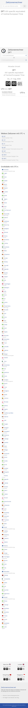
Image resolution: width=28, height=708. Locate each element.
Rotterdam (5, 340)
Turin (4, 343)
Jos (3, 299)
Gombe (4, 461)
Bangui (8, 354)
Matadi (8, 598)
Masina (8, 546)
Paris (4, 207)
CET (7, 140)
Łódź (4, 421)
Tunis (4, 387)
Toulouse (5, 520)
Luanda (5, 192)
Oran (4, 362)
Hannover (5, 516)
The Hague (5, 557)
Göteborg (5, 435)
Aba (4, 280)
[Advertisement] (14, 31)
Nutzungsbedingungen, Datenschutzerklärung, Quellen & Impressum (14, 705)
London (20, 664)
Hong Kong (6, 675)
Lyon (4, 509)
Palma (4, 583)
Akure (4, 376)
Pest (4, 314)
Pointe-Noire (6, 306)
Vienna (4, 236)
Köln (4, 321)
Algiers (4, 199)
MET (12, 148)
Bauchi (4, 384)
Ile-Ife (4, 465)
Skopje (5, 553)
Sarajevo (7, 380)
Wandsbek (5, 623)
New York (6, 664)
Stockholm (5, 247)
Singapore (20, 675)
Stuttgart (5, 428)
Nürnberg (5, 513)
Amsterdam (6, 365)
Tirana (4, 616)
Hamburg (5, 222)
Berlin (4, 185)
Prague (5, 277)
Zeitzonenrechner (14, 2)
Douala (4, 258)
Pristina (5, 476)
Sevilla (4, 395)
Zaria (4, 317)
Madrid (4, 188)
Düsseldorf (5, 432)
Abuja (4, 196)
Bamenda (5, 612)
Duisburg (5, 535)
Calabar (5, 494)
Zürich (4, 620)
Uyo (4, 587)
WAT (6, 151)
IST (7, 144)
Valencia (5, 351)
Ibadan (4, 181)
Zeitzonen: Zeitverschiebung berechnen (10, 695)
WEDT (10, 155)
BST (7, 137)
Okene (4, 550)
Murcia (4, 561)
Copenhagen (6, 284)
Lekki (4, 627)
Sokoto (4, 303)
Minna (4, 601)
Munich (5, 273)
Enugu (4, 325)
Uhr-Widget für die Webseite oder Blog (10, 697)
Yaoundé (5, 266)
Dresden (5, 469)
